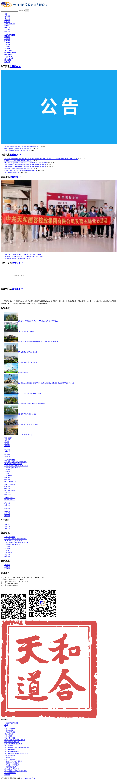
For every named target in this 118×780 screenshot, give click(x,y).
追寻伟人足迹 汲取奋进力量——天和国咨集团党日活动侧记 (23, 256)
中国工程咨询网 (9, 728)
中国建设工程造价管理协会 (13, 761)
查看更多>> (15, 66)
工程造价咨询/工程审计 (12, 468)
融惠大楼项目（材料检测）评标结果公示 (17, 148)
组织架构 (7, 442)
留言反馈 (7, 514)
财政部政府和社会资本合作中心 (14, 740)
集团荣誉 (7, 456)
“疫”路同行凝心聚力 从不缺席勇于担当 (17, 258)
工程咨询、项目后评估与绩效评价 (15, 462)
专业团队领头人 (9, 498)
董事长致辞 (8, 438)
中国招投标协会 (9, 759)
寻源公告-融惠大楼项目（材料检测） (16, 150)
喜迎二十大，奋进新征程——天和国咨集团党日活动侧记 (22, 254)
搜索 (27, 10)
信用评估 (7, 477)
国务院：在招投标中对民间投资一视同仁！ (18, 161)
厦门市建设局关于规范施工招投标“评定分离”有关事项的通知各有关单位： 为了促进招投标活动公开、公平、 (41, 159)
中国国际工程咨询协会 (11, 763)
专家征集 (7, 488)
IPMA (6, 725)
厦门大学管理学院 (10, 773)
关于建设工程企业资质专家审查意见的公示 (18, 168)
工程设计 (7, 473)
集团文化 (7, 444)
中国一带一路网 (9, 738)
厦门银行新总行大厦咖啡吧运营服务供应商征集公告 (21, 146)
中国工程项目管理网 (11, 723)
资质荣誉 (7, 528)
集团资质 (7, 454)
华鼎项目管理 (8, 757)
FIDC (6, 726)
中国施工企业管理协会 (11, 765)
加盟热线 (7, 505)
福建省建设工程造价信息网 (13, 744)
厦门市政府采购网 (10, 749)
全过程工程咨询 (9, 460)
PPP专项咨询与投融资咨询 (13, 464)
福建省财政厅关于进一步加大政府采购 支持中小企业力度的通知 (25, 164)
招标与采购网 (8, 734)
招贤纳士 (7, 508)
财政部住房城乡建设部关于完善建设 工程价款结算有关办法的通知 (26, 162)
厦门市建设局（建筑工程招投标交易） (17, 747)
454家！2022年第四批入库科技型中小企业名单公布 (21, 170)
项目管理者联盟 (9, 755)
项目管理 (7, 471)
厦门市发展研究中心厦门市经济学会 (16, 753)
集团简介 (7, 440)
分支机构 (7, 446)
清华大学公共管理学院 (11, 769)
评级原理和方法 (9, 490)
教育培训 (7, 479)
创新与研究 (8, 494)
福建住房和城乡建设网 (11, 742)
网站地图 (7, 516)
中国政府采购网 (9, 732)
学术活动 (7, 492)
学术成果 (7, 486)
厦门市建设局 (8, 745)
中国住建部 (8, 736)
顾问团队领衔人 (9, 500)
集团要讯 (7, 449)
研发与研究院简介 (10, 485)
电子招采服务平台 (10, 481)
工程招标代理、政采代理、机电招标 (16, 466)
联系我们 (7, 512)
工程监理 (7, 469)
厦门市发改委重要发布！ (12, 172)
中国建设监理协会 (10, 767)
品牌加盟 (7, 503)
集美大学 (7, 775)
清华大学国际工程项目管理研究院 (15, 771)
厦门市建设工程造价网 (11, 751)
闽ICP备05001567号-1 (28, 778)
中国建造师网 (8, 730)
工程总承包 (8, 475)
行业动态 (7, 451)
